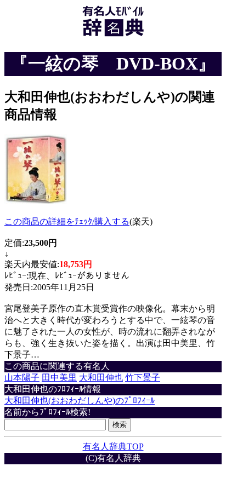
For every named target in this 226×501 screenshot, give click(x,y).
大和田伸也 (101, 377)
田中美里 (59, 377)
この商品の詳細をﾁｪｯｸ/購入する (66, 221)
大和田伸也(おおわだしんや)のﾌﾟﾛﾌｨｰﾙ (79, 400)
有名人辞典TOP (113, 446)
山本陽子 (21, 377)
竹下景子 (142, 377)
